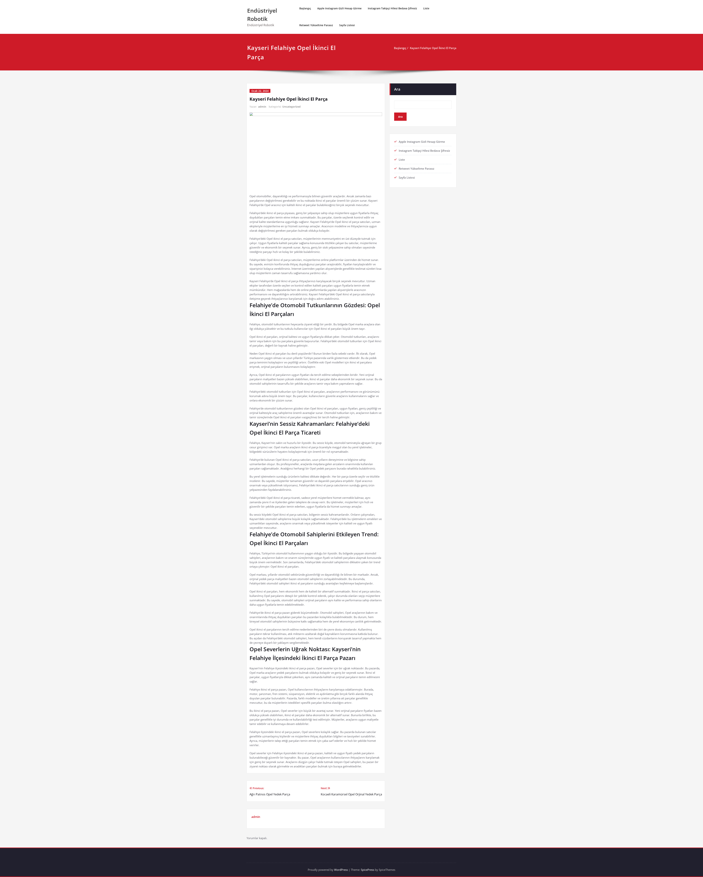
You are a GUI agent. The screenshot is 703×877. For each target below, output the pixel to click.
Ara (397, 89)
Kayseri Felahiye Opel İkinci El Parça (433, 48)
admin (262, 106)
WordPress (341, 870)
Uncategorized (291, 106)
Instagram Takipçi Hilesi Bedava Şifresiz (392, 8)
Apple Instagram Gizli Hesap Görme (339, 8)
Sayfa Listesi (347, 25)
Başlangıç (305, 8)
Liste (426, 8)
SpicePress (367, 870)
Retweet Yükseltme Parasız (316, 25)
